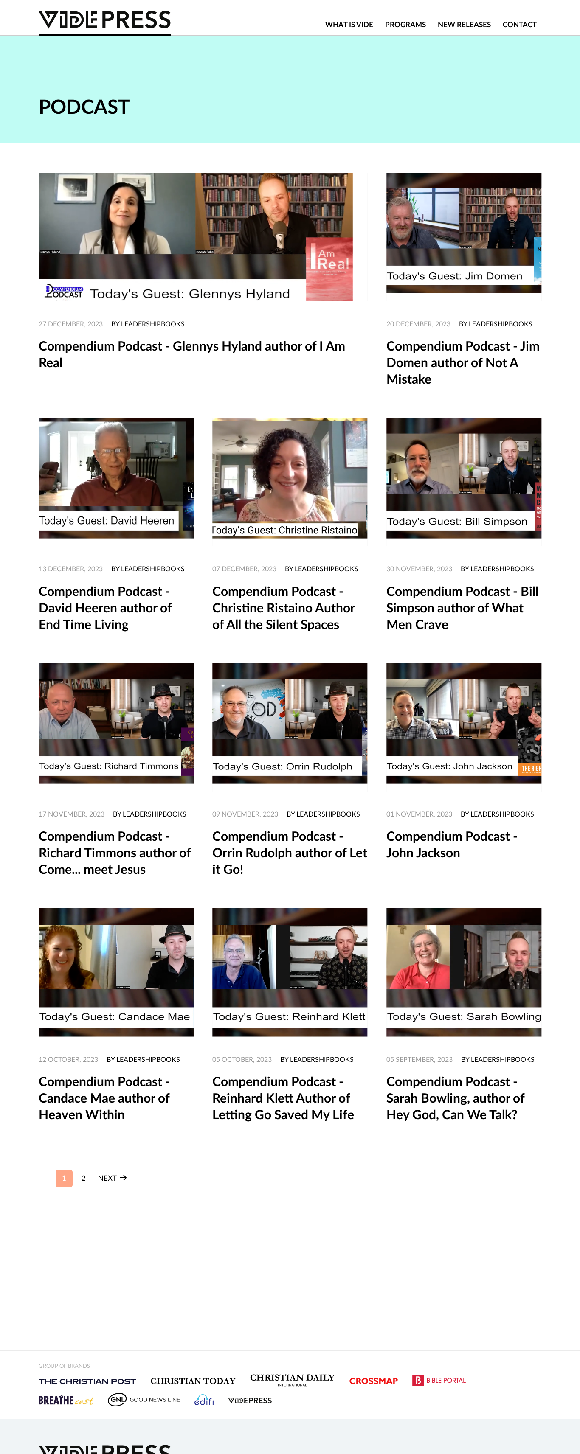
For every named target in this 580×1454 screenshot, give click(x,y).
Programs (405, 24)
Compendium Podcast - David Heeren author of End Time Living (105, 609)
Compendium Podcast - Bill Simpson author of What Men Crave (462, 609)
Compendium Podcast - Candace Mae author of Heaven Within (104, 1099)
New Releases (464, 24)
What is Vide (349, 24)
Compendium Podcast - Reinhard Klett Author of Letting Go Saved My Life (283, 1099)
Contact (520, 24)
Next (108, 1178)
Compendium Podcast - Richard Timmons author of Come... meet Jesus (115, 853)
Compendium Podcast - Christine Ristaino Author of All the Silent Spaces (283, 609)
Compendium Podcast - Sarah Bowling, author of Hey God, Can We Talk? (455, 1099)
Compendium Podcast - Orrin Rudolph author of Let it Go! (289, 853)
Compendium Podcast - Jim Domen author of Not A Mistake (463, 363)
